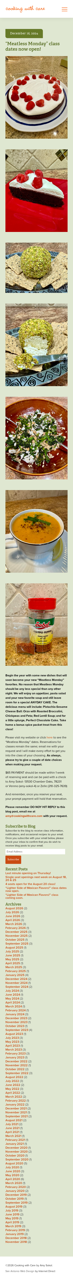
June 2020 (12, 1171)
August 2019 (13, 1206)
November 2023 (16, 1022)
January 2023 (14, 1057)
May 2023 (12, 1042)
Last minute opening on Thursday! (28, 873)
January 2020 (15, 1191)
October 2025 (15, 940)
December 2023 (16, 1018)
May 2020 (12, 1175)
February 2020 (15, 1187)
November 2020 (16, 1152)
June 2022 (12, 1085)
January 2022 (15, 1104)
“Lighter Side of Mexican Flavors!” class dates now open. (36, 889)
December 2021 (16, 1108)
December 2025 (16, 932)
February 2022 (15, 1101)
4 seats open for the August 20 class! (30, 884)
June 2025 (12, 955)
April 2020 (12, 1179)
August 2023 (14, 1034)
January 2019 (14, 1234)
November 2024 (16, 983)
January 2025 (15, 975)
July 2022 (12, 1081)
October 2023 (14, 1026)
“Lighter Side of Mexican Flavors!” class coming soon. (31, 896)
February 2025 (15, 971)
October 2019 (14, 1199)
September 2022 (16, 1073)
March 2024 (13, 1006)
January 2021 (14, 1144)
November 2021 (16, 1112)
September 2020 (16, 1159)
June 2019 (12, 1214)
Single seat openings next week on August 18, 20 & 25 (36, 878)
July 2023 (12, 1038)
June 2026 (12, 916)
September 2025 (16, 944)
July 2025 (12, 951)
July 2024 (12, 991)
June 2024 (12, 995)
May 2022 (12, 1089)
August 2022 (14, 1077)
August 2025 (14, 947)
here (50, 737)
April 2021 (12, 1132)
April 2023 (12, 1046)
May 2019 (12, 1218)
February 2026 (15, 928)
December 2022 (16, 1061)
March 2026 (13, 924)
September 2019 (16, 1203)
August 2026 (14, 908)
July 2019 (11, 1210)
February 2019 (15, 1230)
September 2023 (16, 1030)
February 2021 (15, 1140)
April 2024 (12, 1002)
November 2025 (16, 936)
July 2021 (11, 1124)
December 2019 (16, 1195)
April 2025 (12, 963)
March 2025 (13, 967)
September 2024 (16, 987)
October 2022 (15, 1069)
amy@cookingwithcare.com (23, 816)
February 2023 (15, 1053)
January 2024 (14, 1014)
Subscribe (13, 859)
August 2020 (14, 1163)
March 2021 (13, 1136)
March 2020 (13, 1183)
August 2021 (13, 1120)
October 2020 (15, 1155)
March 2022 (13, 1097)
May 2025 (12, 959)
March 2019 (13, 1226)
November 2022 (16, 1065)
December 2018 (16, 1238)
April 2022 (12, 1093)
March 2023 (13, 1049)
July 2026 (12, 912)
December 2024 (16, 979)
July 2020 (12, 1167)
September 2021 (16, 1116)
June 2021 (12, 1128)
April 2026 (12, 920)
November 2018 (16, 1242)
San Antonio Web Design (19, 1271)
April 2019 (12, 1222)
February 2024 (15, 1010)
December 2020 (16, 1148)
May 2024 (12, 998)
